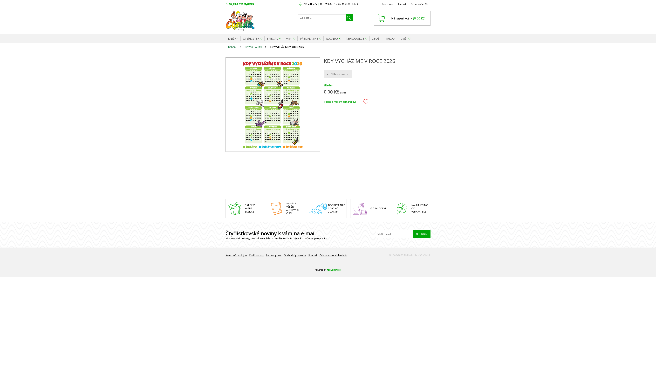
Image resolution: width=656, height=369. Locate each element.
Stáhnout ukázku (340, 74)
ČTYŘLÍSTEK (251, 38)
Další (403, 38)
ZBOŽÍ (376, 38)
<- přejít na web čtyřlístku (240, 3)
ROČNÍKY (332, 38)
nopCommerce (334, 269)
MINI (289, 38)
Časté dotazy (256, 255)
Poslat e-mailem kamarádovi (340, 101)
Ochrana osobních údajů (333, 255)
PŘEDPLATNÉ (309, 38)
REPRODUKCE (355, 38)
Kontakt (312, 255)
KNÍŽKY (233, 38)
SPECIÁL (272, 38)
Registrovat (387, 4)
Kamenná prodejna (236, 255)
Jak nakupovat (274, 255)
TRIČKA (390, 38)
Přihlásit (402, 4)
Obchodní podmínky (295, 255)
